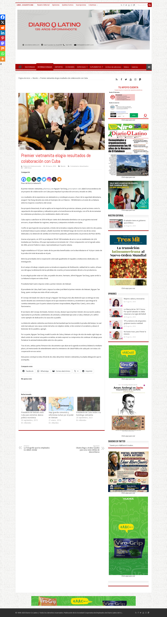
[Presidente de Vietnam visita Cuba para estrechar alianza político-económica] (33, 404)
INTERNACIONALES (45, 67)
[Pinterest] (2, 38)
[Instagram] (49, 178)
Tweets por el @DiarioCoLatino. (121, 445)
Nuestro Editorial (43, 5)
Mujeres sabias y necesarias (134, 299)
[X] (34, 178)
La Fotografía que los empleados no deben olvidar (37, 448)
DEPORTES (59, 67)
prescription (72, 189)
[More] (59, 178)
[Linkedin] (39, 178)
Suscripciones (81, 5)
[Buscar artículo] (150, 5)
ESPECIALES (81, 67)
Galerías (135, 67)
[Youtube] (129, 5)
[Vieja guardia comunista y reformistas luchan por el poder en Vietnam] (61, 404)
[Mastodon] (2, 43)
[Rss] (122, 5)
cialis (79, 189)
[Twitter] (126, 5)
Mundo (35, 78)
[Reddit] (2, 27)
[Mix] (2, 48)
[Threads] (54, 178)
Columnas (92, 5)
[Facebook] (124, 5)
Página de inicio (24, 78)
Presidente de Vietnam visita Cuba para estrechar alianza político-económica (32, 415)
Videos (126, 67)
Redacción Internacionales (32, 166)
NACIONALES (30, 67)
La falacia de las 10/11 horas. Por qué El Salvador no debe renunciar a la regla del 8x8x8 (135, 311)
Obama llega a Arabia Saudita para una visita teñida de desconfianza (87, 449)
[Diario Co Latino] (83, 29)
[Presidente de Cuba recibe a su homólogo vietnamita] (88, 404)
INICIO (20, 66)
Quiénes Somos (67, 5)
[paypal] (134, 5)
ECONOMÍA (70, 67)
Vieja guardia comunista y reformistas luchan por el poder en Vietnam (61, 415)
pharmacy (47, 189)
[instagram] (131, 5)
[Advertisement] (83, 55)
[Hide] (1, 64)
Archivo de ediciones (113, 67)
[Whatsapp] (28, 178)
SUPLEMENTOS (95, 67)
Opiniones (55, 5)
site (52, 189)
